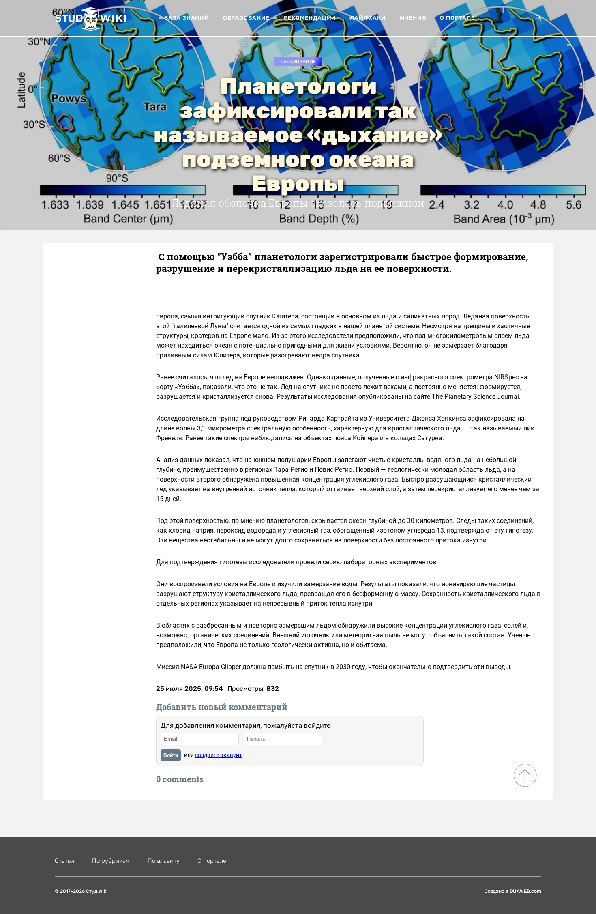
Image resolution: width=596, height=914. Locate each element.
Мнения (413, 18)
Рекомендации (310, 18)
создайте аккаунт (218, 755)
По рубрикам (111, 861)
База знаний (186, 18)
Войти (170, 755)
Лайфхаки (368, 18)
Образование (246, 18)
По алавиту (164, 861)
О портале (457, 18)
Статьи (64, 861)
